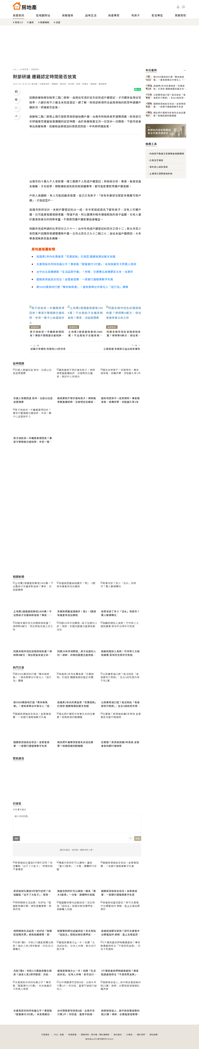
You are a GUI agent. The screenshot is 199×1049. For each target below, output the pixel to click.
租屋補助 (44, 22)
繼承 (31, 22)
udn (15, 69)
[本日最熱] (185, 70)
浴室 (58, 22)
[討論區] (16, 107)
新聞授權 (72, 1034)
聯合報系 (118, 1034)
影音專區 (157, 15)
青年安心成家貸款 (158, 166)
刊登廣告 (45, 1034)
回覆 (138, 838)
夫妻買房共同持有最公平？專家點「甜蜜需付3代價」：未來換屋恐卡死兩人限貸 (86, 264)
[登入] (178, 7)
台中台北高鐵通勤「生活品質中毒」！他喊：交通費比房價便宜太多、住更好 (84, 272)
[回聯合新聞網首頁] (17, 6)
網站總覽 (154, 1034)
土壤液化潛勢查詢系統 (160, 173)
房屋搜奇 (67, 15)
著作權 (94, 1034)
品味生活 (91, 15)
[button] (183, 6)
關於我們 (141, 1034)
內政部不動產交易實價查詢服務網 (166, 153)
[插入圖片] (130, 838)
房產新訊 (18, 15)
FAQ (56, 1034)
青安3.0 (19, 22)
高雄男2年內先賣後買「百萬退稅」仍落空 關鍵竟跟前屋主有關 (75, 256)
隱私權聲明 (104, 1034)
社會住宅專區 (156, 160)
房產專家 (114, 15)
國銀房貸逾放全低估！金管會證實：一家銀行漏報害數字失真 (74, 279)
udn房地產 (23, 69)
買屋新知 (180, 15)
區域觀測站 (43, 15)
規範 (16, 838)
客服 (62, 1034)
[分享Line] (16, 99)
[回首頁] (25, 6)
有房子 (135, 15)
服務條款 (85, 1034)
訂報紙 (129, 1034)
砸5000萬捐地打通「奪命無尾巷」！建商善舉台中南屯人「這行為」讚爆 (82, 287)
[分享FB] (16, 91)
